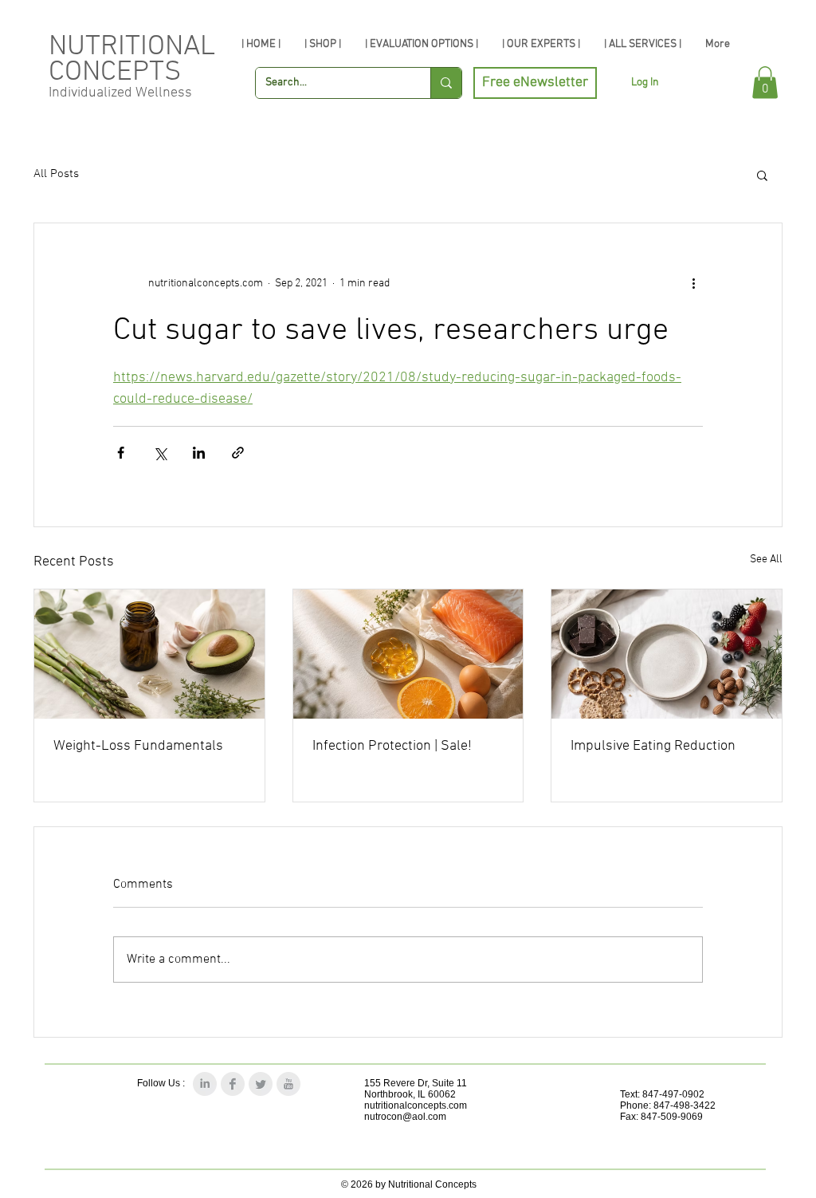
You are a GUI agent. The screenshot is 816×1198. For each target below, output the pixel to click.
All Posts (56, 174)
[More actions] (693, 284)
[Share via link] (237, 452)
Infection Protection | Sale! (392, 746)
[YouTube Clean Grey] (288, 1084)
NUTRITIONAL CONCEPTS (132, 60)
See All (766, 559)
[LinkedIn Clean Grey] (205, 1084)
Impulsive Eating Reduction (653, 746)
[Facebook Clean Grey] (233, 1084)
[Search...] (445, 83)
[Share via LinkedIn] (198, 452)
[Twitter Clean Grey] (261, 1084)
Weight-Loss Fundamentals (138, 746)
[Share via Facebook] (120, 452)
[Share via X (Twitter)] (159, 452)
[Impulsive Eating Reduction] (666, 654)
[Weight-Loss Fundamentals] (149, 654)
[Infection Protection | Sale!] (408, 654)
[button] (765, 82)
